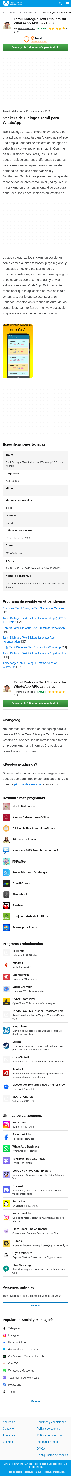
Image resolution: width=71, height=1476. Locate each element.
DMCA (41, 1448)
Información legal (47, 1441)
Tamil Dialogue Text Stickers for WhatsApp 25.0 (32, 1295)
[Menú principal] (67, 3)
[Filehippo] (12, 3)
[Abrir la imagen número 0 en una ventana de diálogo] (18, 351)
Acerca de (9, 1422)
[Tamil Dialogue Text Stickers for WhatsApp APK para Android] (7, 25)
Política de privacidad (50, 1435)
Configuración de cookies (52, 1454)
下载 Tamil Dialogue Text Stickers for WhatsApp (32, 647)
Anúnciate (9, 1435)
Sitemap (8, 1441)
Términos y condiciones (51, 1422)
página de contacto (28, 784)
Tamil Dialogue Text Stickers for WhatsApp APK (40, 684)
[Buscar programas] (60, 3)
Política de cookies (48, 1428)
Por (24, 28)
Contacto (8, 1428)
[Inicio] (4, 12)
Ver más (35, 1305)
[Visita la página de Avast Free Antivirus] (35, 39)
